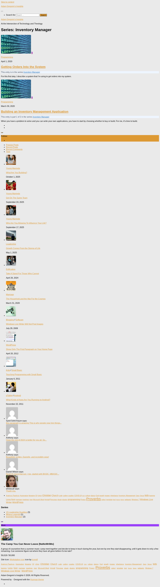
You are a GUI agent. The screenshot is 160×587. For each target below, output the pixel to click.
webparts (128, 500)
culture (87, 496)
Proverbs (93, 499)
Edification (10, 269)
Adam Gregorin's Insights (12, 6)
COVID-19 (78, 496)
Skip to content (7, 2)
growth (101, 496)
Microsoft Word (38, 500)
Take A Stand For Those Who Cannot (22, 274)
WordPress (11, 345)
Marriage (10, 295)
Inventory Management (127, 496)
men (31, 500)
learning (152, 496)
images (107, 496)
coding (65, 496)
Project (83, 500)
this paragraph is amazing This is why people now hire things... (34, 423)
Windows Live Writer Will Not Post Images (24, 324)
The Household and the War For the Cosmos (26, 299)
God (97, 496)
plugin (60, 500)
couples (71, 496)
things (122, 499)
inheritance (114, 496)
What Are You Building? (16, 173)
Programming (7, 57)
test (114, 500)
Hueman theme (37, 580)
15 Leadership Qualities (16, 512)
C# (36, 496)
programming (74, 499)
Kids (8, 370)
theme (118, 499)
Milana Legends (13, 514)
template (109, 500)
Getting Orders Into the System (23, 66)
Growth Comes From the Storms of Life (23, 248)
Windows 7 (136, 500)
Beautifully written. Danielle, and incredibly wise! (27, 457)
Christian (46, 495)
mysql (47, 499)
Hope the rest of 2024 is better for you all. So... (26, 440)
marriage (19, 500)
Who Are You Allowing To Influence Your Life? (26, 223)
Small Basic (17, 370)
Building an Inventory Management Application (34, 111)
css (83, 496)
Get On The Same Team (16, 198)
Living (8, 499)
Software (19, 320)
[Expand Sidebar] (2, 132)
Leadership (11, 244)
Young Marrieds (13, 168)
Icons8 (35, 560)
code (60, 496)
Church (55, 495)
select (103, 500)
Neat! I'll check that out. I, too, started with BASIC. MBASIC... (32, 474)
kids (147, 495)
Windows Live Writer (10, 571)
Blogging (10, 320)
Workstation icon (17, 560)
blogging (32, 496)
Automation (24, 496)
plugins (64, 500)
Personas (53, 500)
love (13, 499)
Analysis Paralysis (13, 496)
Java (137, 496)
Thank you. (11, 491)
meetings (25, 500)
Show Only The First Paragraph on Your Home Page (29, 349)
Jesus (142, 496)
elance (93, 496)
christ (40, 496)
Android (17, 395)
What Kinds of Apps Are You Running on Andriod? (28, 400)
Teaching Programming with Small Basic (24, 374)
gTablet (9, 395)
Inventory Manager (32, 72)
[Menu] (2, 11)
